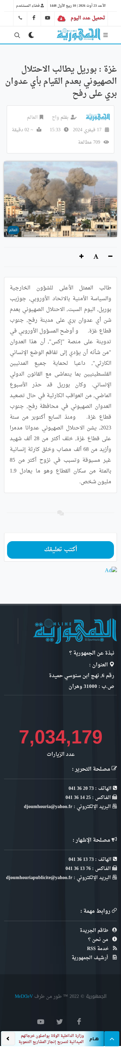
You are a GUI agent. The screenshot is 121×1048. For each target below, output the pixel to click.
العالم (32, 117)
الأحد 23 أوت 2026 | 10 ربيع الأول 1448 (78, 5)
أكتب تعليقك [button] (60, 550)
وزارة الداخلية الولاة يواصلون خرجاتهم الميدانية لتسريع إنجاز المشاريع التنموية (51, 1039)
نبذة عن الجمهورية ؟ (91, 653)
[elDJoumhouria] (47, 18)
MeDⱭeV (24, 996)
